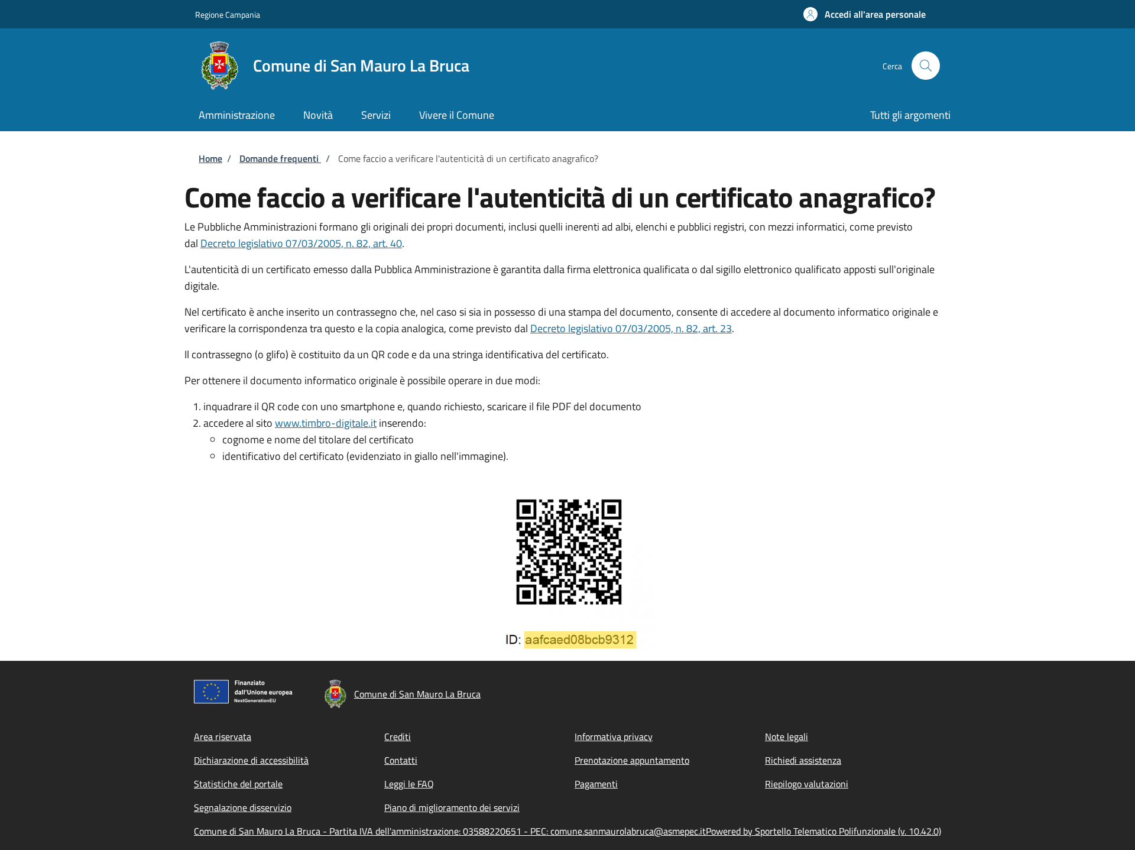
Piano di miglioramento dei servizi (452, 807)
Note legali (786, 736)
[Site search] (926, 65)
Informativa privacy (614, 736)
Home (210, 158)
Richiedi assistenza (803, 760)
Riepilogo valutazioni (806, 784)
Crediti (397, 736)
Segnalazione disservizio (242, 807)
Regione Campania (227, 14)
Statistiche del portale (238, 784)
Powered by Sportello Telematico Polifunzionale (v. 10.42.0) (823, 831)
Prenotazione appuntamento (632, 760)
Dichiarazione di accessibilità (251, 760)
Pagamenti (596, 784)
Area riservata (222, 736)
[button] (864, 14)
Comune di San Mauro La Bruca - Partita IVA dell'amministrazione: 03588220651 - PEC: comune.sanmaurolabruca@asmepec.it (450, 831)
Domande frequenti (280, 158)
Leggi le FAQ (409, 784)
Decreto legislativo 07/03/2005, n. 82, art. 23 (631, 328)
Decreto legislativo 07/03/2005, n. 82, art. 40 (301, 243)
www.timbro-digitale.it (326, 423)
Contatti (400, 760)
